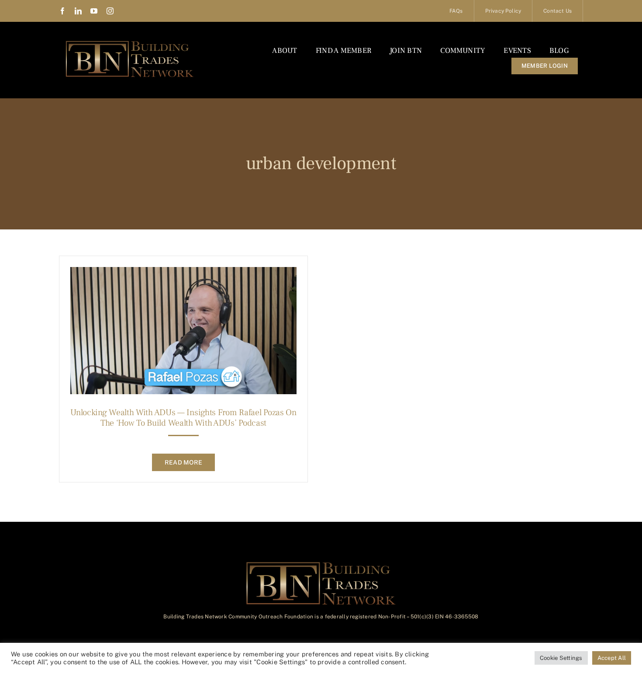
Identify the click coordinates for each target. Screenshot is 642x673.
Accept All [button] (611, 658)
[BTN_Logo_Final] (129, 42)
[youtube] (93, 10)
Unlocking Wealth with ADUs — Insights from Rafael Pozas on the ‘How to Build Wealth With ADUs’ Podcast (183, 418)
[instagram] (110, 10)
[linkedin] (78, 10)
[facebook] (62, 10)
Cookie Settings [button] (561, 658)
